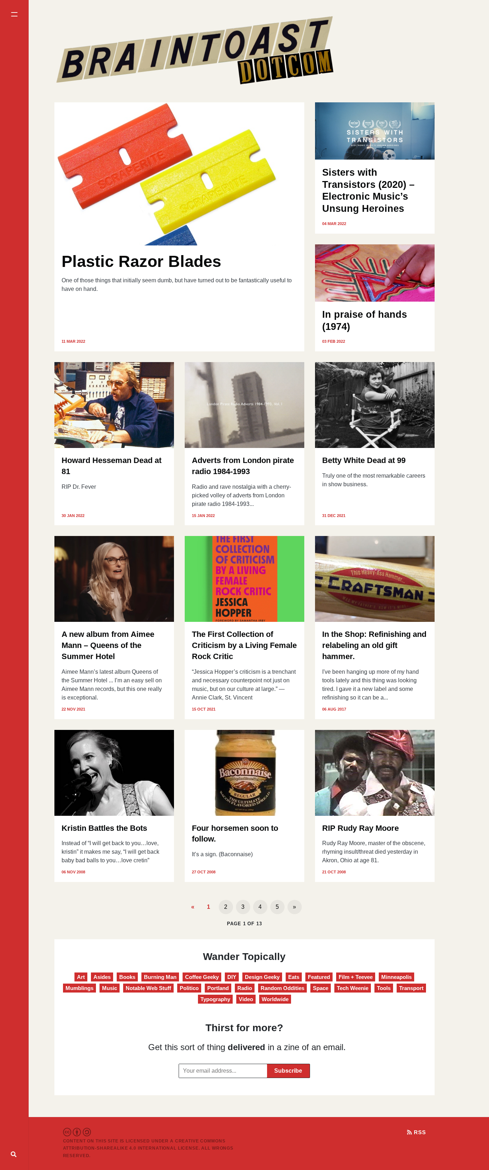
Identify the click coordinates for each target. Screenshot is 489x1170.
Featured (319, 977)
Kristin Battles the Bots (104, 828)
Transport (411, 988)
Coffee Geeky (202, 977)
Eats (293, 977)
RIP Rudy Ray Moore (360, 828)
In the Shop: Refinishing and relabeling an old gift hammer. (374, 645)
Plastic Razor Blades (141, 261)
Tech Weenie (352, 988)
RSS (419, 1132)
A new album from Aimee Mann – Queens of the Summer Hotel (108, 645)
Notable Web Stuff (148, 988)
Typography (215, 999)
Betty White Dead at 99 (364, 460)
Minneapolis (396, 977)
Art (81, 977)
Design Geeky (262, 977)
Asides (102, 977)
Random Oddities (282, 988)
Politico (189, 988)
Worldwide (275, 999)
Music (109, 988)
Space (320, 988)
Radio (244, 988)
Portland (218, 988)
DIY (231, 977)
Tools (384, 988)
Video (246, 999)
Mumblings (79, 988)
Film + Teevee (356, 977)
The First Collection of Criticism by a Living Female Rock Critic (244, 645)
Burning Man (160, 977)
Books (127, 977)
